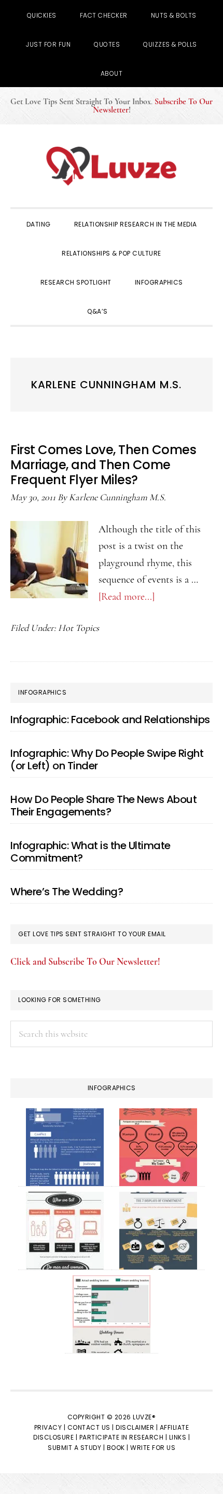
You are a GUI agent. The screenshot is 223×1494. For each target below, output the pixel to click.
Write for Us (152, 1447)
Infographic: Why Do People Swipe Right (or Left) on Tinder (106, 759)
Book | (118, 1447)
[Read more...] (127, 596)
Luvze (111, 166)
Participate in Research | (123, 1437)
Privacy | (50, 1427)
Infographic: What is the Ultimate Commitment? (90, 851)
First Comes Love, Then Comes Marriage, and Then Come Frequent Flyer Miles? (103, 464)
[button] (134, 310)
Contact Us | (90, 1427)
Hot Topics (78, 627)
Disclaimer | (137, 1427)
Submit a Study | (76, 1447)
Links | (179, 1437)
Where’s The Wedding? (66, 891)
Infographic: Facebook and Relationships (110, 719)
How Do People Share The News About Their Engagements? (103, 805)
